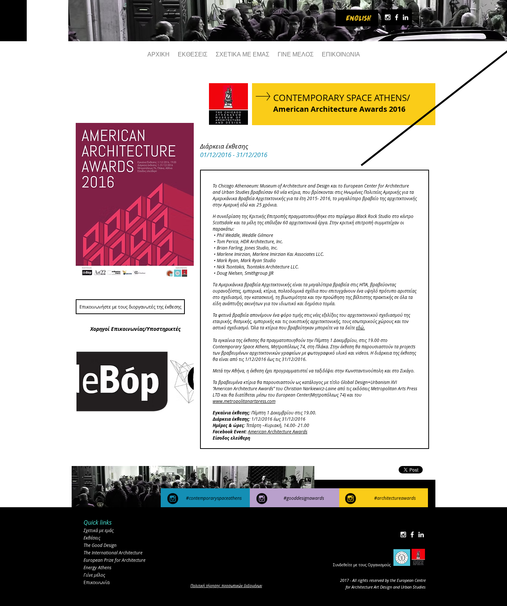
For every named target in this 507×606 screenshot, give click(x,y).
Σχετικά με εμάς (99, 530)
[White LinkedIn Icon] (405, 17)
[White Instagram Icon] (388, 17)
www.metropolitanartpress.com (244, 401)
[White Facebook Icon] (396, 17)
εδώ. (360, 327)
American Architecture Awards (277, 431)
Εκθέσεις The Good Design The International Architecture (113, 545)
